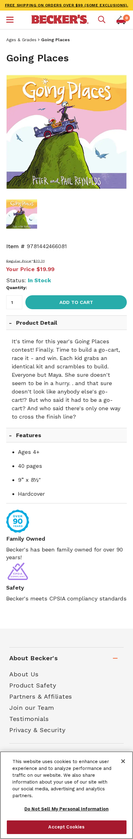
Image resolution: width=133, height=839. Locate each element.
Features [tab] (28, 435)
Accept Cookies (66, 827)
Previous (15, 132)
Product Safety (32, 685)
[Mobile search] (101, 19)
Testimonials (29, 719)
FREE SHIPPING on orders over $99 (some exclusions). (66, 5)
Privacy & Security (37, 730)
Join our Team (31, 707)
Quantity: (16, 287)
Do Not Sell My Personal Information (66, 809)
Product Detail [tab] (36, 322)
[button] (10, 20)
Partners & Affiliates (40, 696)
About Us (23, 674)
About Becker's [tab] (33, 658)
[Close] (123, 761)
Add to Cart (76, 302)
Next (117, 132)
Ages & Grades (21, 39)
